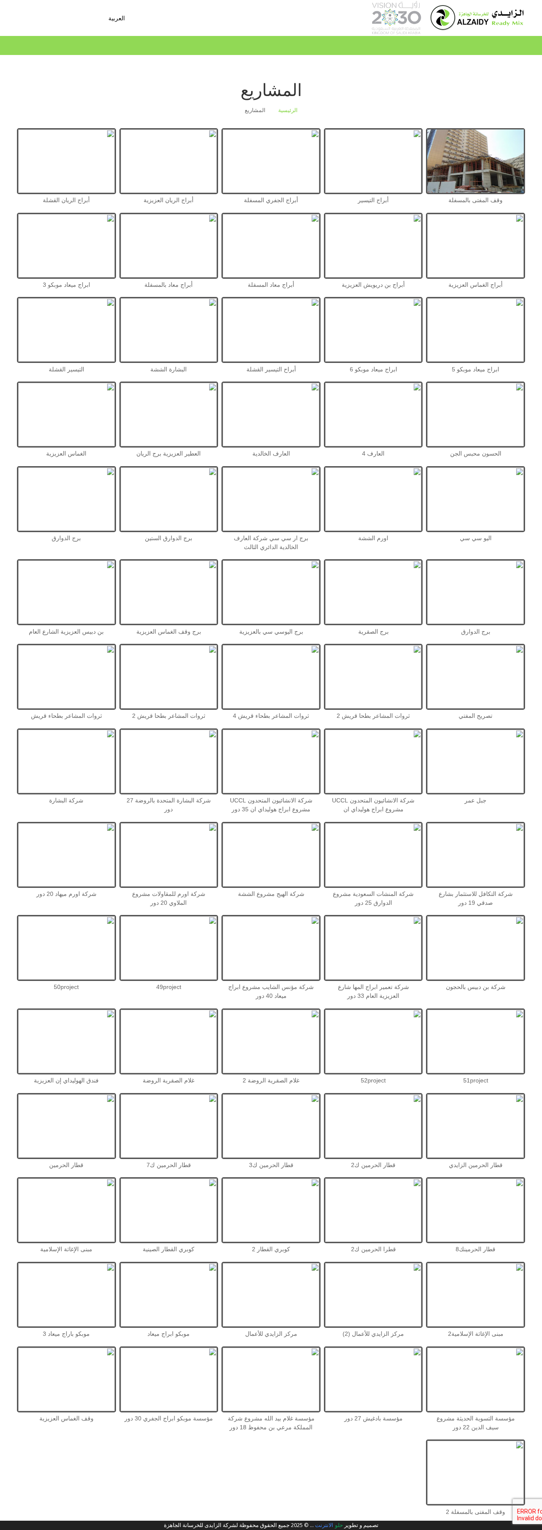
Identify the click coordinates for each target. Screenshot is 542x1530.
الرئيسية (288, 110)
